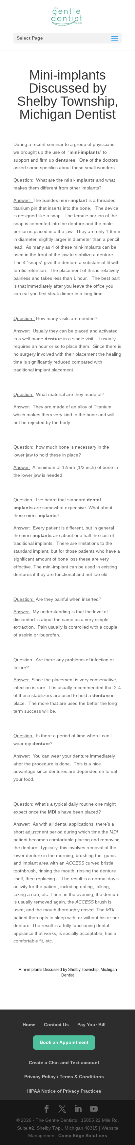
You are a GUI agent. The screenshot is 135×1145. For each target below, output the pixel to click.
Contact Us (56, 1024)
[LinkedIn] (78, 1109)
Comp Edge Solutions (82, 1135)
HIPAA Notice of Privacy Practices (64, 1091)
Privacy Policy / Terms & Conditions (64, 1076)
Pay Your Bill (91, 1024)
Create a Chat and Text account (64, 1062)
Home (29, 1024)
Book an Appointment (64, 1042)
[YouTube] (94, 1109)
